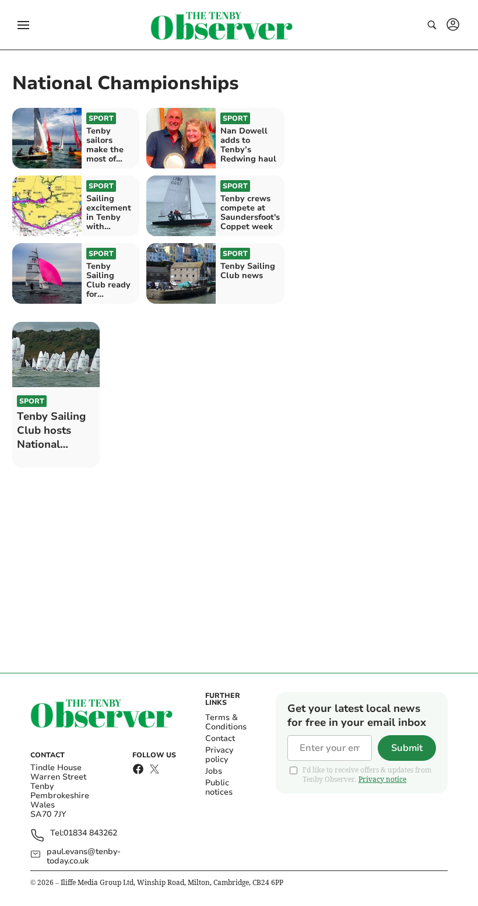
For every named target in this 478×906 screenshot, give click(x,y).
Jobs (213, 771)
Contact (220, 738)
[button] (23, 25)
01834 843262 (90, 833)
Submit (407, 748)
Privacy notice (382, 779)
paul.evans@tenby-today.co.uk (84, 856)
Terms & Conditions (226, 722)
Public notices (219, 787)
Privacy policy (219, 755)
